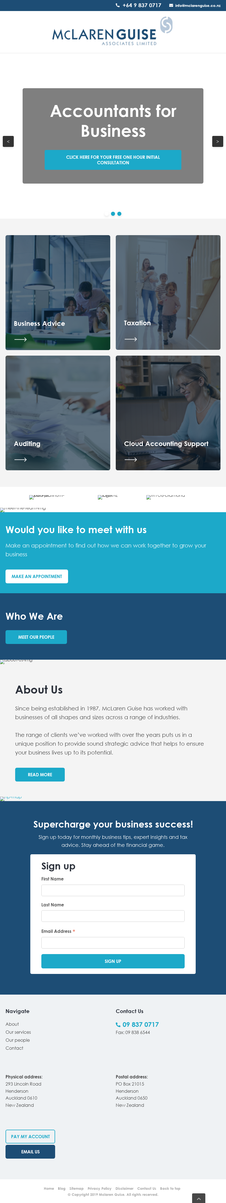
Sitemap (76, 1188)
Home (49, 1188)
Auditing (27, 443)
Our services (18, 1032)
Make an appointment (37, 576)
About (12, 1024)
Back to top (170, 1188)
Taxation (137, 323)
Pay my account (30, 1136)
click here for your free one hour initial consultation (113, 159)
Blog (62, 1188)
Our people (18, 1040)
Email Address (58, 931)
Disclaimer (124, 1188)
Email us (30, 1151)
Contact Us (146, 1188)
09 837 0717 (141, 1024)
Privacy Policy (100, 1188)
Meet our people (36, 637)
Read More (40, 774)
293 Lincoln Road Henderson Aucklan (23, 1091)
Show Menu (9, 31)
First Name (52, 879)
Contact (14, 1048)
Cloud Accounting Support (166, 443)
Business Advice (39, 323)
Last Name (52, 904)
